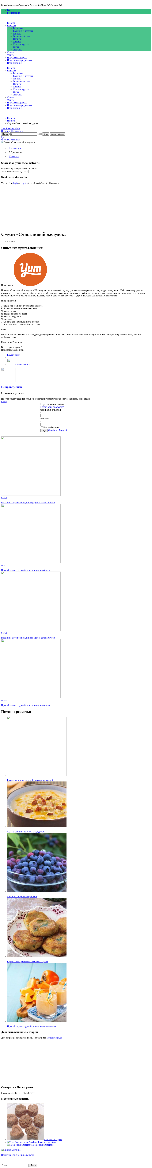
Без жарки (18, 28)
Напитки (17, 39)
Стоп (45, 134)
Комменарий (13, 355)
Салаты (17, 41)
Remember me (51, 427)
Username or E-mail (50, 409)
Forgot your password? (52, 407)
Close (4, 401)
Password (45, 418)
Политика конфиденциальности (17, 1155)
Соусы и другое (21, 44)
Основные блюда (21, 36)
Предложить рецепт (17, 57)
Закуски (17, 33)
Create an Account (57, 430)
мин (40, 134)
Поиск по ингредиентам (19, 60)
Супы (16, 47)
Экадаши (17, 49)
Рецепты (11, 25)
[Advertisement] (76, 207)
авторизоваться (54, 1037)
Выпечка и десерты (23, 31)
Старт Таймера (57, 134)
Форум (10, 55)
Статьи (10, 52)
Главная (11, 23)
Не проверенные (22, 364)
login (15, 183)
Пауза (5, 134)
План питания (14, 63)
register (24, 183)
